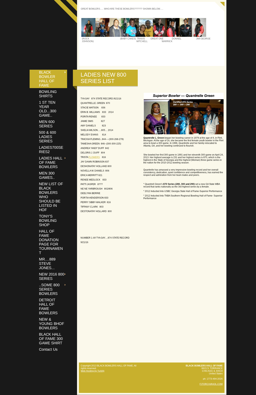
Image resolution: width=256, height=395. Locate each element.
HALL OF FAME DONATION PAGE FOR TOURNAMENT (51, 242)
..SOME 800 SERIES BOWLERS (49, 289)
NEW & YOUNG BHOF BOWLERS (51, 323)
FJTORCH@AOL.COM (211, 384)
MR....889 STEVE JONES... (47, 263)
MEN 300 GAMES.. (47, 175)
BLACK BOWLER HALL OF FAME (47, 78)
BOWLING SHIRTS (48, 94)
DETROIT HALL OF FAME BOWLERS (48, 306)
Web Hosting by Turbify (92, 371)
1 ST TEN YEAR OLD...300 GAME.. (47, 108)
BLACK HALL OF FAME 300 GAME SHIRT (51, 338)
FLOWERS (94, 157)
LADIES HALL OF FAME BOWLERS (50, 162)
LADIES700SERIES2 (51, 149)
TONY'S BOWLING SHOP (48, 220)
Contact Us (48, 349)
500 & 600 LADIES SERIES (47, 136)
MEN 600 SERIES (47, 124)
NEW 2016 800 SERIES (51, 276)
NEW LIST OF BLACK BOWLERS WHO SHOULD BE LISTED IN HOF (51, 197)
